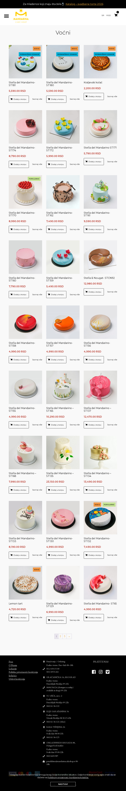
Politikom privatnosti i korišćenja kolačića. (68, 777)
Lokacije (13, 668)
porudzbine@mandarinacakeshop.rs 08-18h (62, 763)
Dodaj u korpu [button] (20, 99)
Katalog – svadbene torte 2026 (84, 4)
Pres (11, 661)
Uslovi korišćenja (17, 679)
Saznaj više (37, 99)
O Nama (13, 665)
